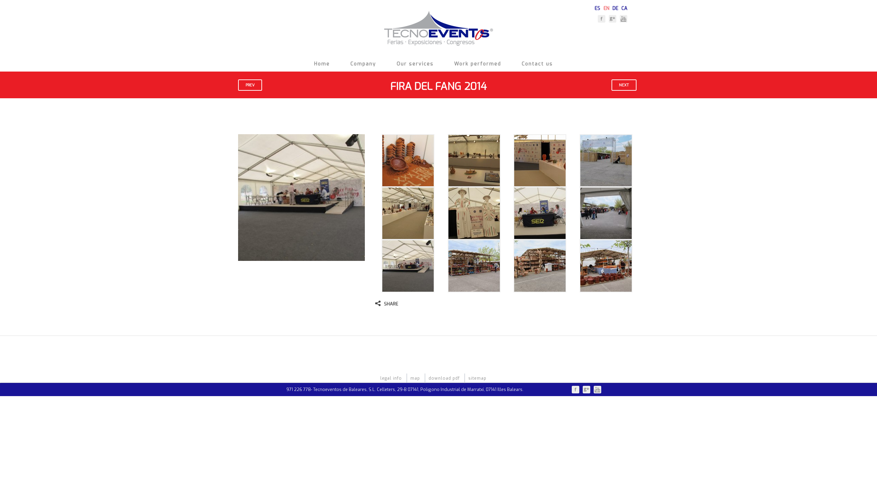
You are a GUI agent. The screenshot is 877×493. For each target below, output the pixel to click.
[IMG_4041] (606, 236)
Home (322, 64)
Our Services (415, 64)
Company (363, 64)
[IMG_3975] (540, 183)
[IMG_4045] (474, 289)
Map (415, 378)
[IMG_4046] (540, 289)
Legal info (391, 378)
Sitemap (477, 378)
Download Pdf (444, 378)
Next (624, 85)
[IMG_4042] (408, 289)
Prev (250, 85)
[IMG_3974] (474, 183)
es (597, 7)
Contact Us (537, 64)
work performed (477, 64)
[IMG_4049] (606, 289)
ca (624, 7)
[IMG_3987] (408, 236)
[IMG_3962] (408, 183)
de (615, 7)
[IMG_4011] (474, 236)
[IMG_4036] (540, 236)
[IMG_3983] (606, 183)
